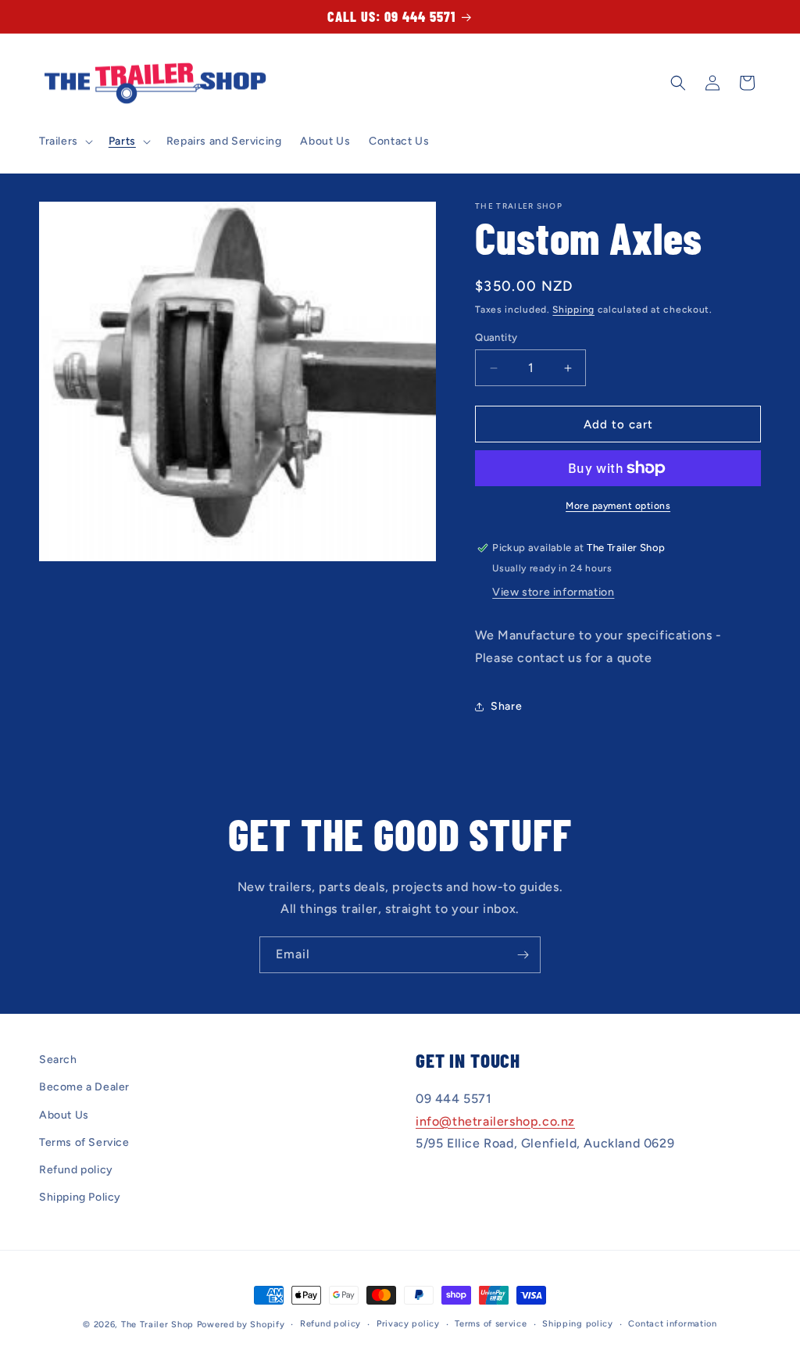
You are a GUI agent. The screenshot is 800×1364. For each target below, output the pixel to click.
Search (58, 1059)
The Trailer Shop (157, 1324)
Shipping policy (577, 1324)
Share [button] (506, 706)
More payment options (618, 505)
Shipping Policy (80, 1197)
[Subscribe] (522, 954)
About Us (64, 1115)
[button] (64, 141)
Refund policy (76, 1169)
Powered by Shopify (241, 1324)
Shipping (573, 309)
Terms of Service (84, 1142)
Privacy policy (408, 1324)
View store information (553, 592)
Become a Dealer (84, 1087)
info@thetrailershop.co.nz (495, 1121)
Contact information (672, 1324)
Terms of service (491, 1324)
